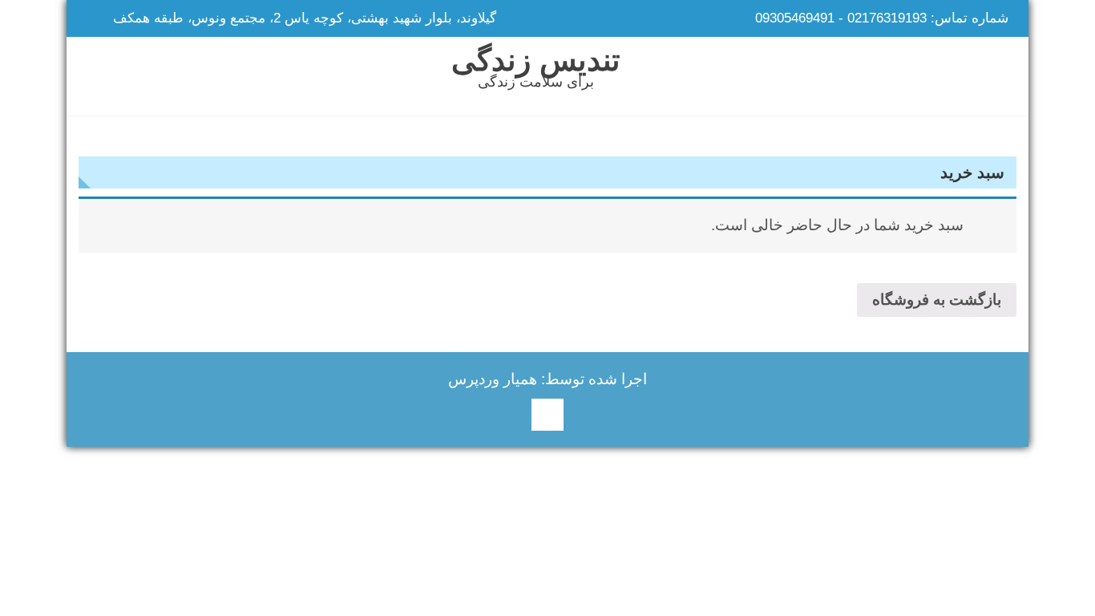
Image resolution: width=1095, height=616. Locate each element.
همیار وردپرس (492, 379)
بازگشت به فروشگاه (936, 299)
